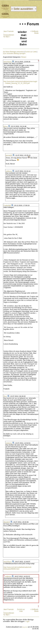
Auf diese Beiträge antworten (13, 51)
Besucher (24, 627)
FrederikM (7, 205)
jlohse (5, 126)
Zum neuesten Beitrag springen (14, 53)
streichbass (7, 62)
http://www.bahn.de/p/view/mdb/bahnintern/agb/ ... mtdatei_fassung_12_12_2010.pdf (20, 82)
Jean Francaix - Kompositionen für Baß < (8, 34)
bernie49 (9, 155)
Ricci (5, 396)
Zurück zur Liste (30, 51)
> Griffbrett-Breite (34, 32)
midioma (9, 171)
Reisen (23, 57)
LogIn (27, 621)
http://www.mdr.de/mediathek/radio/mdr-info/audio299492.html (17, 568)
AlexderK (6, 522)
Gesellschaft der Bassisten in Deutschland (5, 7)
